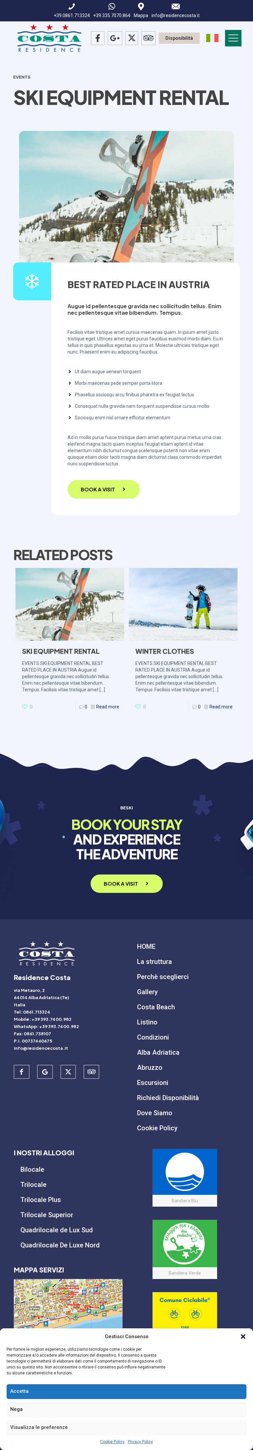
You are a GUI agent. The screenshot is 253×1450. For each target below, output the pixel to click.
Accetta (19, 1391)
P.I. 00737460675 (33, 1041)
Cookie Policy (112, 1441)
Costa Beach (156, 1007)
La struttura (154, 962)
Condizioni (153, 1037)
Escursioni (152, 1083)
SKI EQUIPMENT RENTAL (60, 651)
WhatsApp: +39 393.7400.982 (46, 1026)
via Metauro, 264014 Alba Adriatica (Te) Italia (41, 997)
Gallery (147, 992)
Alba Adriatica (158, 1052)
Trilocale (33, 1185)
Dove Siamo (154, 1113)
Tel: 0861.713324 (32, 1012)
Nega (16, 1409)
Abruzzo (149, 1067)
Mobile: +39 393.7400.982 (42, 1019)
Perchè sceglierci (163, 977)
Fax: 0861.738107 (32, 1033)
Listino (147, 1022)
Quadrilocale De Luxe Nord (60, 1245)
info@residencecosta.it (41, 1048)
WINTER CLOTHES (164, 651)
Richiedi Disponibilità (168, 1098)
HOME (146, 946)
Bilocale (32, 1169)
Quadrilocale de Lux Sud (56, 1230)
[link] (68, 1309)
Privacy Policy (140, 1441)
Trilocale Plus (40, 1200)
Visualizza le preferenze (39, 1427)
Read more (107, 706)
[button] (243, 1336)
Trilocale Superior (46, 1215)
